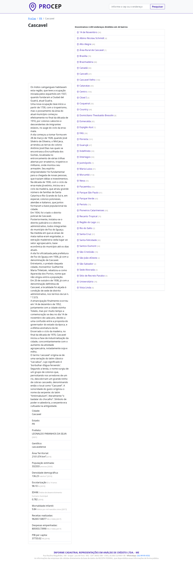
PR (40, 18)
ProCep (32, 18)
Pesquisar (157, 6)
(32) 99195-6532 (143, 555)
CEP (50, 6)
